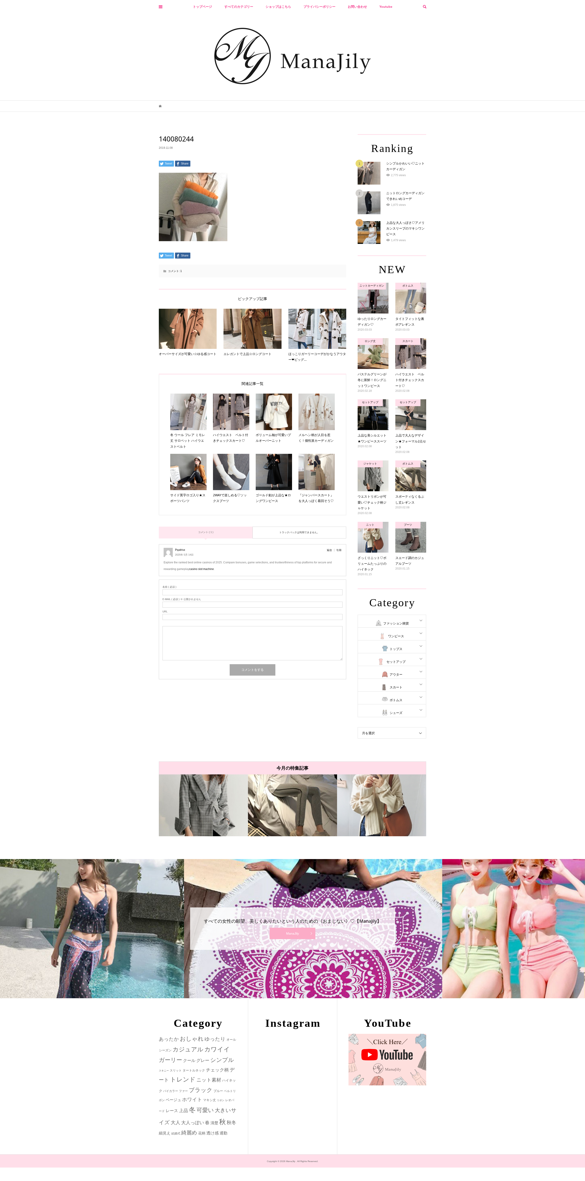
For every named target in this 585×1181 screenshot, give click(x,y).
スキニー (164, 1070)
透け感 (212, 1133)
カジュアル (188, 1049)
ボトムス (396, 700)
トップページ (202, 6)
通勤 (223, 1133)
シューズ (396, 713)
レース (172, 1110)
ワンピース (396, 636)
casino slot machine (201, 569)
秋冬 (231, 1122)
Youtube (385, 6)
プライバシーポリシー (319, 6)
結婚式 (175, 1133)
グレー (202, 1060)
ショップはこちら (278, 6)
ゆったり (215, 1039)
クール (189, 1060)
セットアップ (396, 662)
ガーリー (170, 1060)
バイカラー (170, 1091)
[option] (203, 805)
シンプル (222, 1060)
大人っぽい (192, 1122)
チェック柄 (217, 1069)
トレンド (183, 1079)
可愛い (205, 1110)
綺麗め (189, 1133)
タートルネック (194, 1070)
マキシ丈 (209, 1100)
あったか (169, 1039)
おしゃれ (192, 1039)
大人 (175, 1122)
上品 (183, 1110)
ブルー (218, 1091)
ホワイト (192, 1099)
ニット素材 (209, 1080)
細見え (164, 1133)
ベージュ (173, 1100)
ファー (183, 1091)
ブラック (201, 1090)
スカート (396, 687)
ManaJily (292, 933)
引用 (338, 550)
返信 (329, 550)
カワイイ (217, 1049)
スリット (176, 1070)
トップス (396, 649)
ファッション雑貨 (396, 623)
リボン (220, 1100)
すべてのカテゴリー (238, 6)
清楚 (214, 1123)
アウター (396, 674)
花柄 (201, 1133)
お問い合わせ (357, 6)
